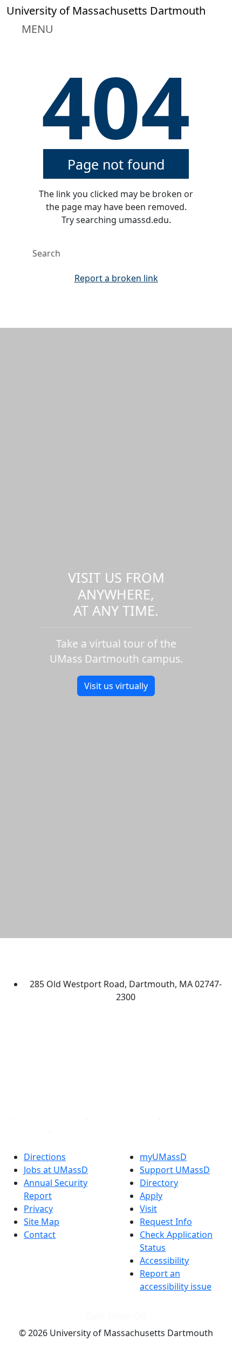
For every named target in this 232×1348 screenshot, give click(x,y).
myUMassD (163, 1157)
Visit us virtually (116, 686)
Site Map (41, 1222)
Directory (159, 1183)
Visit (148, 1209)
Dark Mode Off (116, 1316)
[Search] (197, 253)
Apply (151, 1196)
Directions (45, 1157)
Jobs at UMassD (56, 1170)
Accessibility (164, 1260)
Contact (40, 1235)
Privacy (38, 1209)
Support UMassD (175, 1170)
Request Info (166, 1222)
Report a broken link (116, 278)
